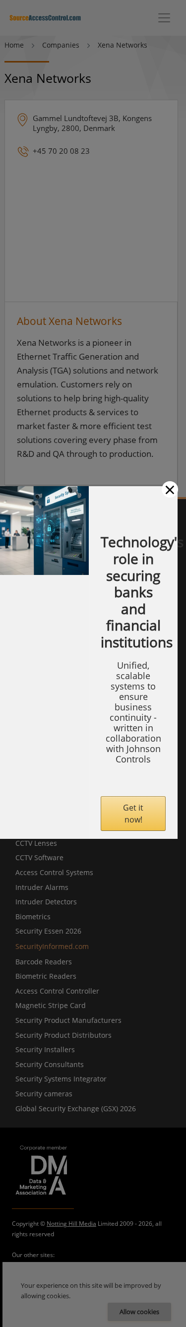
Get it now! (133, 813)
